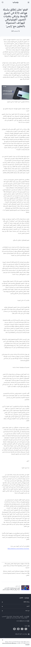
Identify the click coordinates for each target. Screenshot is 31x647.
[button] (28, 2)
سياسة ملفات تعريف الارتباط (10, 643)
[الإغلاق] (2, 640)
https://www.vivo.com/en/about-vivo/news (18, 549)
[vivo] (27, 598)
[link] (26, 629)
